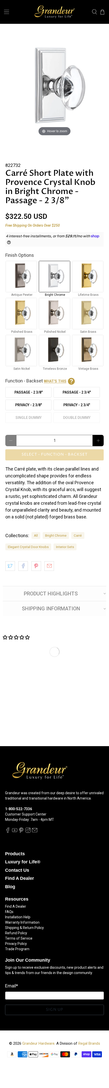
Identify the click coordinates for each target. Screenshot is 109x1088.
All (36, 535)
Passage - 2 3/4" (77, 392)
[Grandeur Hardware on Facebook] (8, 832)
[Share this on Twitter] (10, 566)
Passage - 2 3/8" (28, 392)
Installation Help (17, 917)
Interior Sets (65, 547)
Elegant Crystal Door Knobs (28, 547)
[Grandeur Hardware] (54, 12)
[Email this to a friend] (49, 566)
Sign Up (54, 1009)
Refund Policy (16, 933)
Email (11, 985)
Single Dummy (28, 418)
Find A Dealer (19, 878)
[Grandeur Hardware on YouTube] (14, 832)
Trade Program (17, 949)
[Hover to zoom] (54, 87)
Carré (78, 535)
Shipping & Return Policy (24, 928)
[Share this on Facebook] (23, 566)
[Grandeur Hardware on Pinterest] (21, 832)
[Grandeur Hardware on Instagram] (28, 832)
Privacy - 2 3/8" (28, 405)
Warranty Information (22, 922)
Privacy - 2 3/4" (76, 405)
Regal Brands (89, 1043)
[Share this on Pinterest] (36, 566)
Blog (10, 886)
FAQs (9, 912)
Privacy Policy (16, 944)
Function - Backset (35, 380)
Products (15, 853)
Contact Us (17, 870)
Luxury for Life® (22, 861)
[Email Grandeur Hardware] (35, 832)
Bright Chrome (55, 535)
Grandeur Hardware (38, 1043)
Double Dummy (76, 418)
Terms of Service (18, 938)
